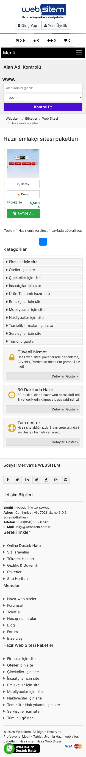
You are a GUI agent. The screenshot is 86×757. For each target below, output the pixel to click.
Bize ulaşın (16, 638)
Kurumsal (15, 605)
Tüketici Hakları (20, 558)
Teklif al (14, 612)
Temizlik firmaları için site (31, 325)
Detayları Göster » (65, 376)
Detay (24, 184)
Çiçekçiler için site (25, 277)
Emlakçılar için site (25, 301)
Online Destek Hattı (24, 545)
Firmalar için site (23, 261)
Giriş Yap (28, 25)
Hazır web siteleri (22, 598)
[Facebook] (7, 480)
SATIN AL (25, 213)
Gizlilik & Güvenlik (22, 565)
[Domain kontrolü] (43, 106)
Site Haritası (17, 578)
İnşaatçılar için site (25, 285)
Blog (11, 625)
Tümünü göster (22, 341)
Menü (9, 52)
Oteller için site (22, 269)
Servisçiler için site (25, 333)
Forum (12, 631)
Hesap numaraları (22, 618)
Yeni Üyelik (57, 25)
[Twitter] (17, 480)
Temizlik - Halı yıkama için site (33, 704)
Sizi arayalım (18, 552)
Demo (24, 194)
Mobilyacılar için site (26, 309)
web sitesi (71, 736)
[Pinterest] (65, 480)
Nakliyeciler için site (26, 317)
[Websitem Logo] (43, 11)
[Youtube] (36, 480)
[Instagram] (56, 480)
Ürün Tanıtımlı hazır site (29, 293)
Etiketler (14, 572)
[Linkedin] (27, 480)
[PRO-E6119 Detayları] (23, 163)
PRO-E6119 (14, 202)
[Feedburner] (46, 480)
